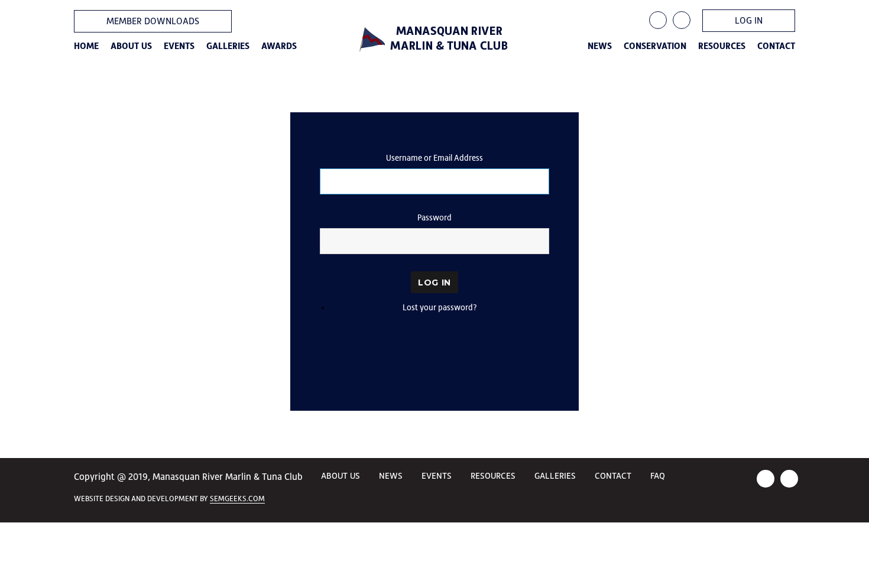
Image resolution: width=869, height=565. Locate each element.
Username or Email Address (434, 158)
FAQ (657, 475)
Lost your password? (440, 307)
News (600, 45)
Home (86, 45)
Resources (721, 45)
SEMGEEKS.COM (237, 498)
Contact (776, 45)
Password (434, 217)
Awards (279, 45)
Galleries (227, 45)
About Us (131, 45)
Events (179, 45)
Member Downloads (152, 21)
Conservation (655, 45)
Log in (749, 20)
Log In (434, 282)
